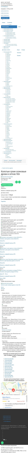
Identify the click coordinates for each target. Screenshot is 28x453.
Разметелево (8, 60)
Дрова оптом (6, 47)
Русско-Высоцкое (9, 138)
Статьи (10, 24)
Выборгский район (7, 97)
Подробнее (3, 201)
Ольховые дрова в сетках (10, 33)
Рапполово (8, 57)
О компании (9, 22)
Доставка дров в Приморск (11, 99)
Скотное (7, 66)
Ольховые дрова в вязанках (11, 37)
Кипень (7, 131)
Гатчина (7, 109)
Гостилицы (8, 130)
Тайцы (7, 122)
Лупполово (8, 72)
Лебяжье (7, 128)
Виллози (7, 127)
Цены (19, 26)
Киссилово (8, 67)
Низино (7, 135)
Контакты (19, 52)
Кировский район (7, 87)
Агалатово (8, 59)
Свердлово (8, 62)
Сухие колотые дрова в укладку (11, 45)
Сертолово (8, 58)
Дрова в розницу (7, 46)
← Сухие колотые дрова (7, 168)
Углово (7, 74)
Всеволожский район (8, 51)
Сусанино (8, 120)
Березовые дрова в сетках (10, 34)
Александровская (9, 85)
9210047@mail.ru (4, 6)
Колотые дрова (5, 26)
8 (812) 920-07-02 (5, 11)
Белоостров (8, 91)
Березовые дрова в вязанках (11, 38)
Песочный (8, 69)
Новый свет (8, 115)
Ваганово (8, 79)
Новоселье (8, 125)
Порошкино (8, 55)
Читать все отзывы (6, 329)
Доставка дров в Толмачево (11, 150)
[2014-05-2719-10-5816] (7, 176)
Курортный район (7, 88)
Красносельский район (8, 140)
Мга (7, 155)
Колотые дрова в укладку (8, 30)
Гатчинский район (7, 104)
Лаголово (8, 133)
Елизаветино (8, 111)
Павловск (8, 82)
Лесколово (8, 71)
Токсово (7, 53)
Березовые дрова (7, 41)
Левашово (8, 70)
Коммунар (8, 114)
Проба (7, 75)
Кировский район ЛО (7, 153)
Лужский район (6, 148)
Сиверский (8, 119)
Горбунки (7, 129)
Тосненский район (7, 93)
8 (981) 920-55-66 (5, 13)
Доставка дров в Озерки (10, 101)
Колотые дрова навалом (8, 28)
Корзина (19, 55)
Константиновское (9, 146)
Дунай (7, 80)
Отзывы (23, 49)
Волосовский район (7, 151)
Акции (18, 49)
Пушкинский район (7, 81)
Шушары (7, 84)
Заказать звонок (5, 17)
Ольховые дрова (7, 39)
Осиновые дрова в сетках (10, 32)
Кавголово (8, 65)
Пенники (7, 137)
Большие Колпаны (9, 106)
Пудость (7, 117)
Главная (3, 22)
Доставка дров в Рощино (10, 100)
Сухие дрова (6, 43)
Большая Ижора (9, 126)
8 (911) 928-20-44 (5, 15)
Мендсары (8, 56)
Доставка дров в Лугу (10, 149)
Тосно (7, 95)
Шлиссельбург (8, 157)
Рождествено (8, 118)
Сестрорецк (8, 92)
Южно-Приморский (9, 142)
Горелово (8, 147)
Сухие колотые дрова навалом (11, 44)
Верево (7, 105)
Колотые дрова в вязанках (9, 35)
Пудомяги (8, 116)
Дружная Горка (8, 110)
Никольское (8, 96)
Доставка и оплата (6, 49)
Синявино (8, 156)
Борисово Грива (9, 78)
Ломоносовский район (8, 123)
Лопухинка (8, 134)
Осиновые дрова (7, 40)
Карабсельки (8, 54)
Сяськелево (8, 121)
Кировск (7, 154)
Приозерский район (7, 139)
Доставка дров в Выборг (10, 98)
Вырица (7, 108)
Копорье (7, 132)
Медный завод (8, 68)
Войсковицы (8, 107)
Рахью (7, 61)
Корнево (7, 73)
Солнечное (8, 90)
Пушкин (7, 83)
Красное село (8, 141)
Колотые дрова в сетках (8, 31)
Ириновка (8, 77)
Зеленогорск (8, 89)
